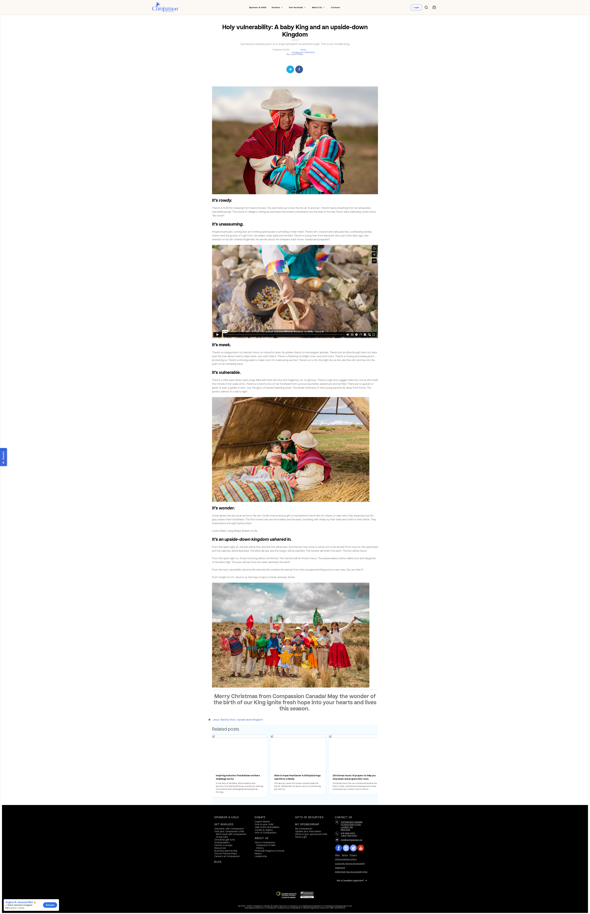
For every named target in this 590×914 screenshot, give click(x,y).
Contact (335, 7)
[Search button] (426, 7)
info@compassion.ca (351, 839)
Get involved (296, 7)
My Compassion (303, 828)
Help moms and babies (267, 827)
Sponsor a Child (226, 817)
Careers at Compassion (227, 856)
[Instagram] (346, 848)
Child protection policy (346, 859)
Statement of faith (266, 845)
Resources (220, 847)
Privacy (353, 855)
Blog (218, 862)
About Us (262, 838)
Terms (345, 855)
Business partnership (225, 850)
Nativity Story (228, 719)
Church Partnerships (225, 853)
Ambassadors (222, 842)
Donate (260, 817)
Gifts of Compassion (265, 832)
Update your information (308, 831)
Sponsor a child (257, 7)
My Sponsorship (307, 824)
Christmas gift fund (224, 839)
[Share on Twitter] (290, 69)
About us (317, 7)
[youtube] (360, 848)
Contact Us (343, 817)
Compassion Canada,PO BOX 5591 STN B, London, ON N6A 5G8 (352, 825)
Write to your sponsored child (311, 834)
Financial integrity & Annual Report (269, 852)
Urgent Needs (262, 821)
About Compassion (265, 842)
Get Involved (224, 824)
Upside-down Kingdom (250, 719)
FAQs (337, 855)
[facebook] (338, 848)
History (260, 847)
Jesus (216, 719)
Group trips (222, 836)
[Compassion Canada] (165, 7)
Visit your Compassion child (229, 831)
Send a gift (301, 836)
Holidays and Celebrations (303, 52)
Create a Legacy (264, 829)
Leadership (261, 856)
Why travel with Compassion (231, 834)
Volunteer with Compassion (229, 828)
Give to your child (264, 824)
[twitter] (353, 848)
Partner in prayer (223, 845)
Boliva (303, 49)
